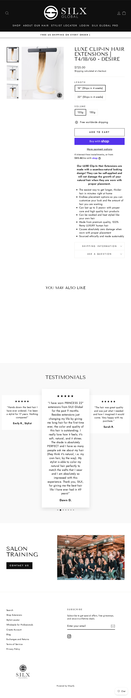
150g (92, 112)
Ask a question (99, 253)
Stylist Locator (13, 619)
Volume (80, 106)
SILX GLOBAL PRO (105, 25)
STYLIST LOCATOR (64, 25)
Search (9, 610)
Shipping (78, 71)
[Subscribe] (113, 626)
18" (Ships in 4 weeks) (90, 88)
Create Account (14, 629)
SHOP (17, 25)
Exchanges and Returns (17, 639)
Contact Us (19, 565)
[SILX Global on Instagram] (69, 636)
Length (80, 82)
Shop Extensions (14, 615)
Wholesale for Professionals (19, 624)
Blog (8, 634)
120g (80, 112)
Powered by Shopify (65, 685)
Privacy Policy (13, 649)
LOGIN (84, 25)
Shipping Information (99, 246)
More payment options (99, 149)
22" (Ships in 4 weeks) (90, 97)
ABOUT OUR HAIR (36, 25)
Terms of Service (14, 644)
